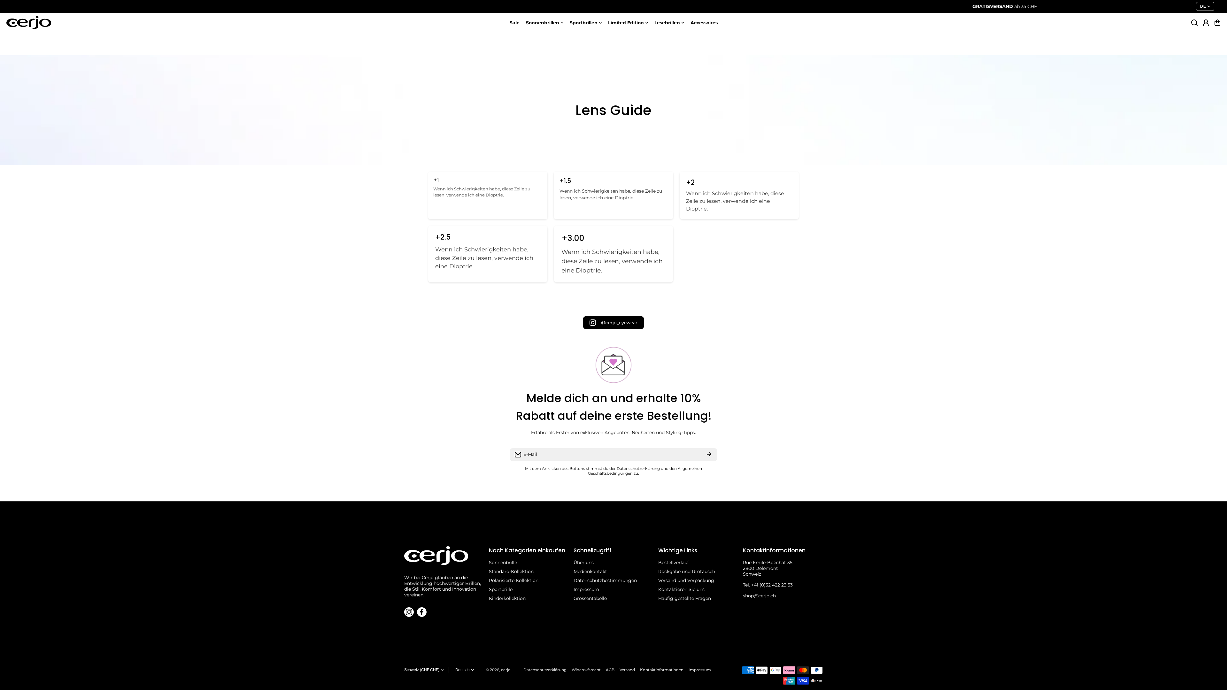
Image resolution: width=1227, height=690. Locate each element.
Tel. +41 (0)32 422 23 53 (768, 585)
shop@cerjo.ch (759, 596)
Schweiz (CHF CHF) (421, 670)
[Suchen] (1194, 22)
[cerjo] (28, 22)
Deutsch (462, 670)
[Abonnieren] (709, 454)
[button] (1217, 22)
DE (1203, 6)
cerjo (506, 669)
